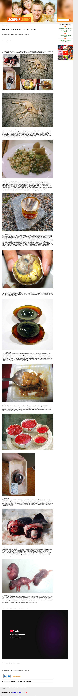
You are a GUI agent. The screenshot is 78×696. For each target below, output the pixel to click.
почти (32, 132)
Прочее (8, 41)
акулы (8, 133)
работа (17, 190)
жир (11, 238)
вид (24, 499)
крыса (50, 597)
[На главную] (19, 19)
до (12, 355)
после (14, 242)
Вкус (32, 409)
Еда (7, 40)
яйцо (30, 292)
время (9, 239)
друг (48, 133)
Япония (4, 405)
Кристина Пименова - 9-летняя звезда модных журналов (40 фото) (65, 30)
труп (6, 133)
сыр (10, 556)
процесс (18, 408)
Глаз (3, 499)
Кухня (10, 663)
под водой (8, 243)
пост (11, 52)
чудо (39, 501)
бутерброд (48, 243)
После (24, 355)
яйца (10, 352)
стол (47, 549)
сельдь (4, 236)
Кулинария (19, 663)
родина (8, 405)
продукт (24, 235)
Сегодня (15, 52)
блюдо (3, 184)
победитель (11, 131)
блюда (26, 133)
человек (43, 186)
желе (15, 358)
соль (22, 294)
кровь (7, 238)
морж (51, 131)
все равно (18, 360)
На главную (4, 25)
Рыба (52, 241)
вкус (3, 295)
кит (38, 131)
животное (8, 134)
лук (43, 245)
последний (31, 600)
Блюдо (8, 554)
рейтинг (4, 501)
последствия (44, 504)
